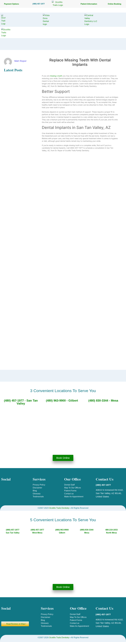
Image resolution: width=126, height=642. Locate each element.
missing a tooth (56, 76)
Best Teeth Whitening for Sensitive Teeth (13, 86)
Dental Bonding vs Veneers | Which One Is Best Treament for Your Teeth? (16, 337)
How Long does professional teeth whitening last (15, 289)
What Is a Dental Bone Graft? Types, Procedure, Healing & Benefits (15, 314)
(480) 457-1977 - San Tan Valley (21, 402)
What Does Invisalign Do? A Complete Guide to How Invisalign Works (14, 323)
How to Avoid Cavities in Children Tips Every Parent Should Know (17, 178)
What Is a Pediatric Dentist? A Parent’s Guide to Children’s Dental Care (15, 119)
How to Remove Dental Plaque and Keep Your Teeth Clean (16, 260)
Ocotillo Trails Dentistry (59, 508)
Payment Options (11, 4)
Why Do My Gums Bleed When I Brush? (16, 239)
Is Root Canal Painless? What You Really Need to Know (15, 359)
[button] (63, 10)
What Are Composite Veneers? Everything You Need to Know (16, 100)
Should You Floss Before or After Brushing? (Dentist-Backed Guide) (16, 160)
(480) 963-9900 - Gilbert (62, 400)
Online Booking (114, 4)
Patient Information (89, 4)
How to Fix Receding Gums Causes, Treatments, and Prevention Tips (14, 212)
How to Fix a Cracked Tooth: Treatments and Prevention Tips (16, 193)
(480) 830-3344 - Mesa (103, 400)
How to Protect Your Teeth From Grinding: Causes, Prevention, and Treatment (16, 136)
